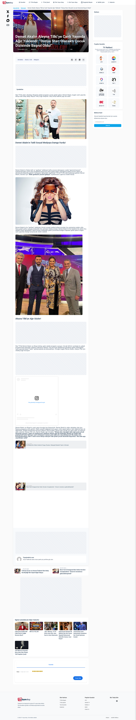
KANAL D (87, 704)
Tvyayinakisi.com (22, 49)
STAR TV (87, 709)
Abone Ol (108, 125)
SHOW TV (87, 702)
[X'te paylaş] (8, 11)
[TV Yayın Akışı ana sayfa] (24, 699)
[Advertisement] (50, 75)
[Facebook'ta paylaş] (8, 16)
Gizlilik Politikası (114, 717)
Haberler (62, 707)
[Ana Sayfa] (8, 2)
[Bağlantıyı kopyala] (8, 25)
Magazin (23, 8)
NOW (86, 707)
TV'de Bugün (63, 700)
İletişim (107, 717)
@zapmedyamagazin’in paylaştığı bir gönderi (37, 423)
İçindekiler (20, 89)
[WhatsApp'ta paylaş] (8, 20)
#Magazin (36, 59)
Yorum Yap (78, 678)
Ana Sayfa (16, 8)
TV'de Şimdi (63, 702)
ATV (86, 700)
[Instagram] (116, 701)
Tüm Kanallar (63, 704)
